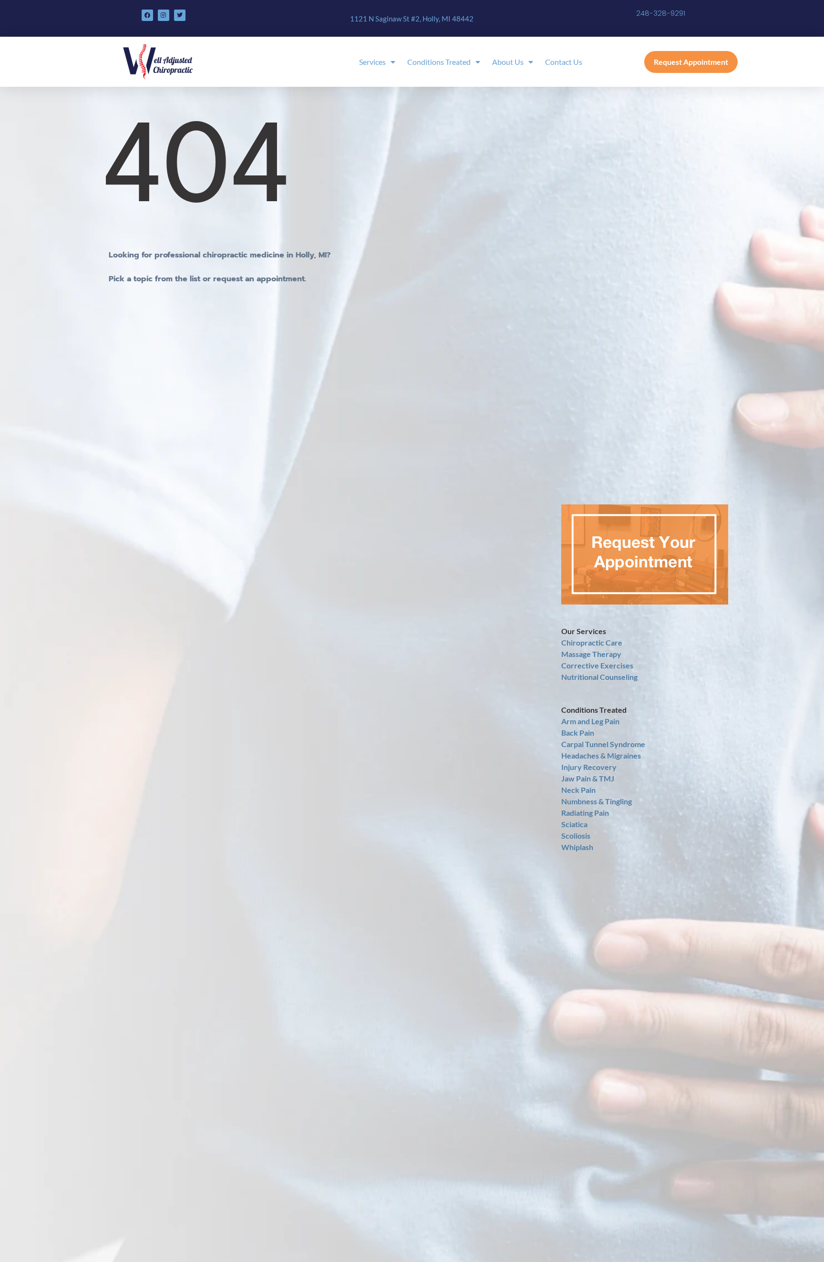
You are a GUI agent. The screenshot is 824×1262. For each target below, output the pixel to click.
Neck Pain (578, 789)
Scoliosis (575, 835)
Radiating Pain (585, 812)
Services (372, 61)
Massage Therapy (591, 653)
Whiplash (577, 847)
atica (579, 824)
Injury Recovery (589, 766)
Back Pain (577, 732)
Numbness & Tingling (596, 801)
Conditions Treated (439, 61)
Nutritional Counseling (599, 676)
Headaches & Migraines (601, 755)
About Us (508, 61)
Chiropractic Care (591, 642)
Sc (565, 824)
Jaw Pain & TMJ (587, 778)
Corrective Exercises (597, 665)
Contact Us (563, 61)
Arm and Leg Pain (590, 721)
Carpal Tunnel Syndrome (603, 744)
